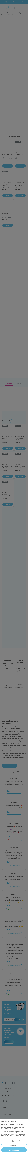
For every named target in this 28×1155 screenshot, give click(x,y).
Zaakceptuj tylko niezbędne (14, 1141)
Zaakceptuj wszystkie (14, 1150)
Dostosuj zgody (14, 1145)
